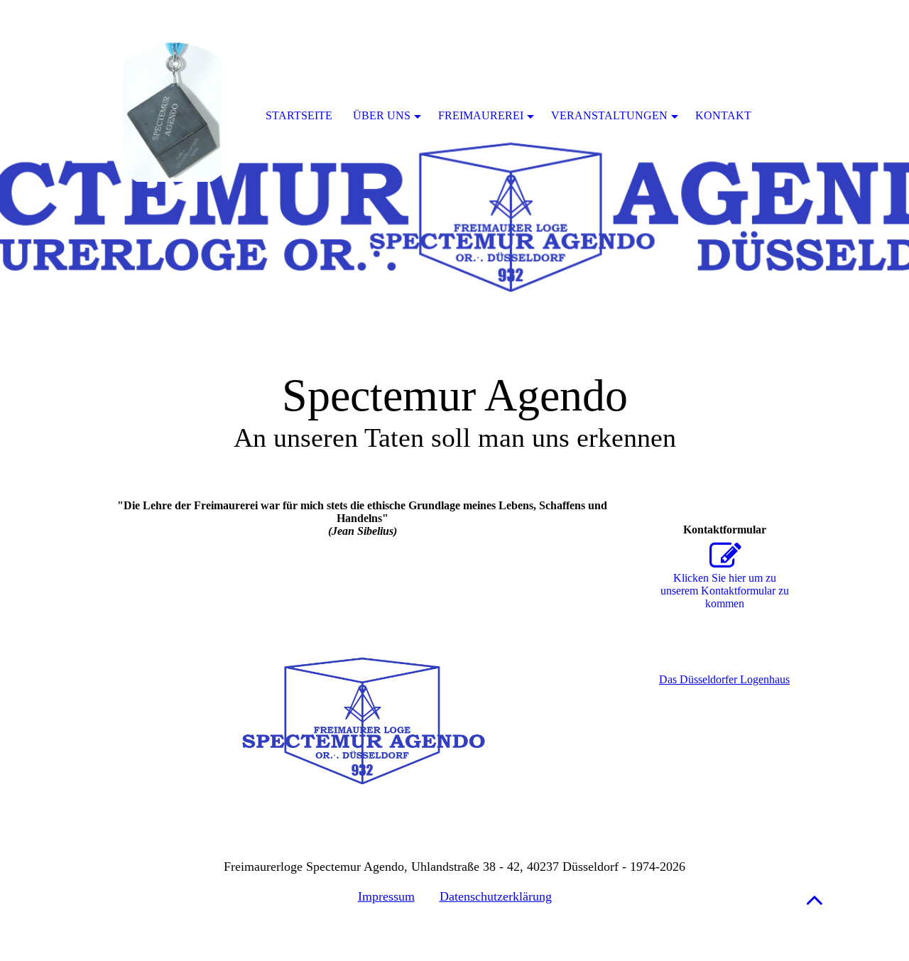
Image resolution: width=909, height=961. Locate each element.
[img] (454, 177)
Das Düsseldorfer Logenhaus (724, 679)
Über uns (381, 115)
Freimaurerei (480, 115)
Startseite (299, 115)
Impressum (386, 896)
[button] (814, 899)
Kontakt (723, 115)
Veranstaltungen (609, 115)
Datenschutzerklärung (496, 896)
